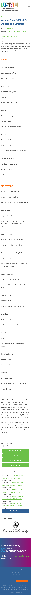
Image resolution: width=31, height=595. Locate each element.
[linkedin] (16, 573)
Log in (22, 581)
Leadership (5, 36)
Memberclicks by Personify (19, 556)
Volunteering (13, 36)
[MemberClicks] (9, 6)
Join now (9, 581)
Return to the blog (7, 17)
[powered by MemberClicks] (16, 593)
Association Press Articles (17, 31)
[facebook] (19, 573)
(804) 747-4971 (7, 589)
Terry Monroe (8, 29)
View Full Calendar (16, 511)
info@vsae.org (24, 589)
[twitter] (13, 573)
